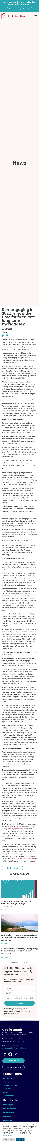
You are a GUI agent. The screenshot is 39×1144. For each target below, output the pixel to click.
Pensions (7, 1117)
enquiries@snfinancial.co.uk (14, 1048)
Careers (6, 1082)
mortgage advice (16, 829)
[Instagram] (16, 1054)
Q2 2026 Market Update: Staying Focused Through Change (16, 902)
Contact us (10, 1096)
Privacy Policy (7, 1136)
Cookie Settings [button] (9, 1139)
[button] (13, 9)
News (5, 1092)
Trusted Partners (10, 1085)
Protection (7, 1121)
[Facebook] (10, 1054)
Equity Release (9, 1109)
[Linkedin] (4, 1054)
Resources (8, 1078)
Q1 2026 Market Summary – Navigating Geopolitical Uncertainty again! (19, 949)
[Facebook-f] (7, 336)
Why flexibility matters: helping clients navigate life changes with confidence (19, 936)
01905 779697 (15, 859)
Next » (26, 962)
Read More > (5, 910)
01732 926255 (18, 1041)
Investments (8, 1113)
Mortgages (8, 1105)
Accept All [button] (20, 1139)
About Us (7, 1089)
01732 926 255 (28, 859)
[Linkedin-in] (3, 336)
